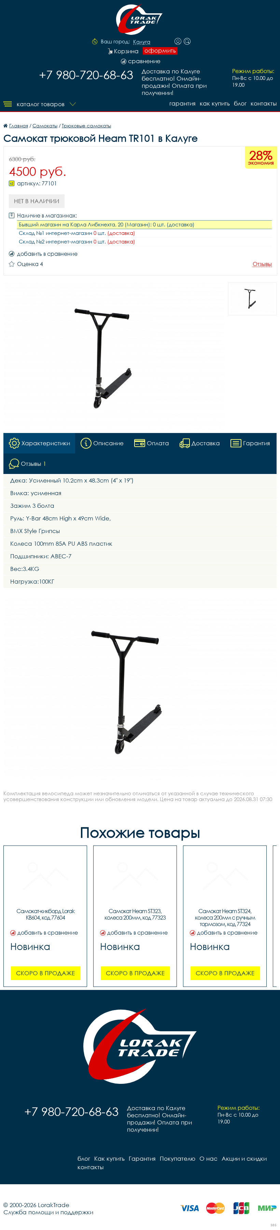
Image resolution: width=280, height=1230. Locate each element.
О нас (208, 1158)
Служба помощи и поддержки (48, 1212)
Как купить (215, 103)
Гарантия (182, 103)
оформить (160, 50)
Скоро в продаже (45, 973)
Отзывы (262, 264)
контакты (264, 103)
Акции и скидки (244, 1158)
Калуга (141, 42)
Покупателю (177, 1158)
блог (240, 103)
